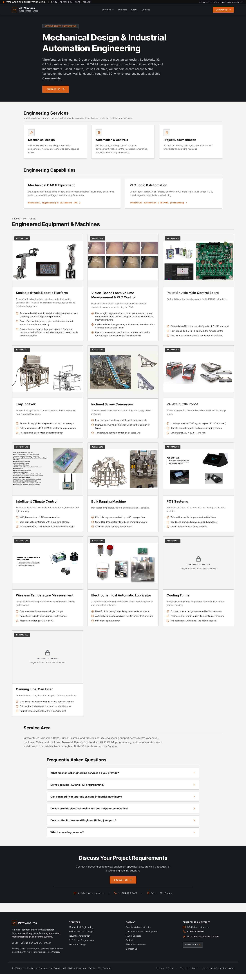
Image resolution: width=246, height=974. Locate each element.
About (134, 9)
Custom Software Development (141, 931)
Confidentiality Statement (218, 968)
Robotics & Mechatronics (138, 927)
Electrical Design (77, 944)
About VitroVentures (136, 944)
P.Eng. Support (133, 935)
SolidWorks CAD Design (81, 931)
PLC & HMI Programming (81, 940)
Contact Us (131, 948)
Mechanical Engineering (81, 927)
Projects (122, 9)
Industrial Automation (79, 935)
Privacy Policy (164, 968)
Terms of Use (187, 968)
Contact (146, 9)
